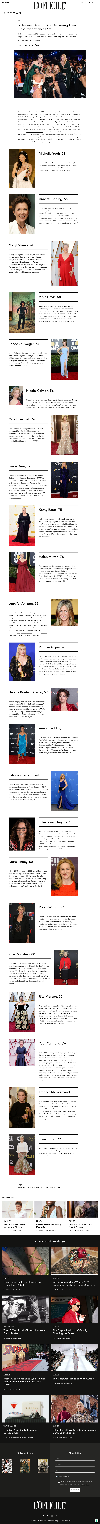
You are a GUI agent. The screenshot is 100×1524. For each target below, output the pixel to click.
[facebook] (4, 13)
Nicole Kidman (31, 400)
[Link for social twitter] (44, 1516)
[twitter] (14, 13)
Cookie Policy (66, 1521)
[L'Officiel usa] (50, 5)
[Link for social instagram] (52, 1516)
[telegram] (20, 13)
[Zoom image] (22, 168)
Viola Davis (43, 306)
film (20, 1187)
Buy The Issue (86, 3)
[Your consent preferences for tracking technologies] (96, 1520)
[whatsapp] (17, 13)
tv (59, 1187)
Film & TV (22, 20)
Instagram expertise (24, 633)
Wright (41, 922)
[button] (47, 1466)
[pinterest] (7, 13)
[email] (1, 13)
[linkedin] (10, 13)
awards (53, 1187)
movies (26, 1187)
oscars (46, 1187)
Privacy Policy (85, 1485)
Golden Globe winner (34, 132)
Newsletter (42, 1521)
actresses (34, 114)
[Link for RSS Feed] (56, 1516)
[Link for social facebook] (48, 1516)
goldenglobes (36, 1187)
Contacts (32, 1521)
